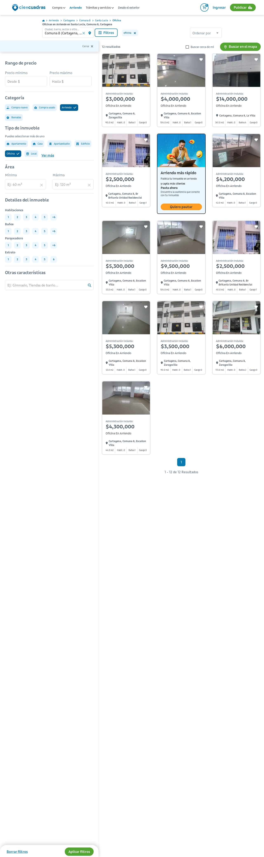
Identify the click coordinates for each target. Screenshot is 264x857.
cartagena (69, 20)
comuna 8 (85, 20)
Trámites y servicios (98, 7)
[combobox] (205, 33)
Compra (57, 7)
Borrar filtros (17, 851)
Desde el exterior (128, 8)
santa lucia (101, 20)
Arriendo (76, 8)
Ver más (47, 155)
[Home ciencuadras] (29, 8)
